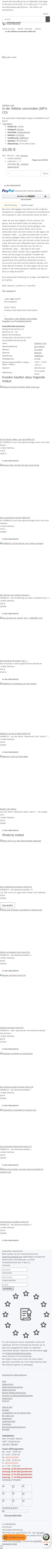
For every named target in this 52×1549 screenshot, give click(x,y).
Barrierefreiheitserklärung (14, 1427)
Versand (24, 155)
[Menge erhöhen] (43, 179)
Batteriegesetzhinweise (12, 1387)
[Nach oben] (1, 1547)
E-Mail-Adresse (9, 1280)
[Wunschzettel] (39, 13)
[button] (36, 13)
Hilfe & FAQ (7, 1407)
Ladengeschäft (8, 1421)
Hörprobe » (8, 123)
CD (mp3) (20, 135)
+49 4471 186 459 (10, 1444)
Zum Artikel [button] (7, 905)
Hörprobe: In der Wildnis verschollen (20, 318)
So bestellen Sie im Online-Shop (16, 1413)
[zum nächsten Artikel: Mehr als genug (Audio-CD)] (9, 37)
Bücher (20, 129)
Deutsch (38, 352)
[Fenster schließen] (4, 47)
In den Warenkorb (10, 460)
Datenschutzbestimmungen (19, 1353)
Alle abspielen (10, 301)
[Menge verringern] (4, 173)
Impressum (7, 1398)
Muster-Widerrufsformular (14, 1392)
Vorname (6, 1265)
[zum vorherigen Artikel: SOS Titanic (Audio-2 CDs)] (4, 37)
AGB (45, 1350)
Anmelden (7, 1288)
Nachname (7, 1273)
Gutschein (6, 1424)
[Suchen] (48, 19)
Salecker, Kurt (8, 105)
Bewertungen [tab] (27, 205)
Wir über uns (8, 1415)
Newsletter (7, 1418)
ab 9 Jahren (39, 346)
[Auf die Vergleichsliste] (4, 53)
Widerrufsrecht (9, 1390)
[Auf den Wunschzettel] (9, 53)
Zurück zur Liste (8, 29)
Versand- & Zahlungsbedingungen (17, 1395)
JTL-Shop (17, 1541)
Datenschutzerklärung (12, 1256)
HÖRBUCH (23, 138)
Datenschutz (7, 1384)
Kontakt (5, 1410)
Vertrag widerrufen (13, 1515)
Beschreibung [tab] (10, 205)
